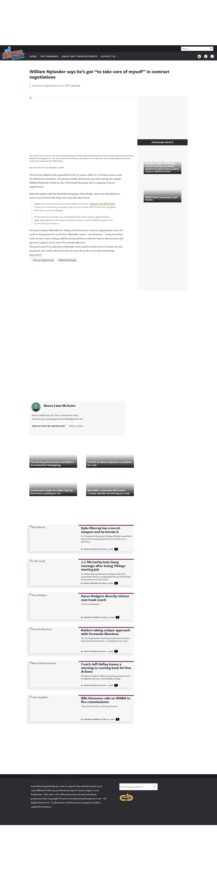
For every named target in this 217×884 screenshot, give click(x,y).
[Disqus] (81, 297)
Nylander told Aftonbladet (102, 203)
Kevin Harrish (91, 549)
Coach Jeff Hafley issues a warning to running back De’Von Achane (106, 667)
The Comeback (49, 56)
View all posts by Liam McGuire (48, 426)
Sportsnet (35, 255)
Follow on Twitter (76, 425)
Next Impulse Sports (131, 787)
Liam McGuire (39, 167)
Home (33, 56)
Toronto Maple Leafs (43, 260)
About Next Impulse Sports (79, 56)
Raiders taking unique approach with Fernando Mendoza (105, 632)
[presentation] (53, 538)
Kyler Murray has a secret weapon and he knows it (100, 530)
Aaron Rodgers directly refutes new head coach (105, 598)
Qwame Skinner (91, 617)
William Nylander (67, 260)
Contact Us (108, 56)
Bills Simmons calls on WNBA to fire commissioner (105, 700)
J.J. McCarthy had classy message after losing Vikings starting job (103, 565)
